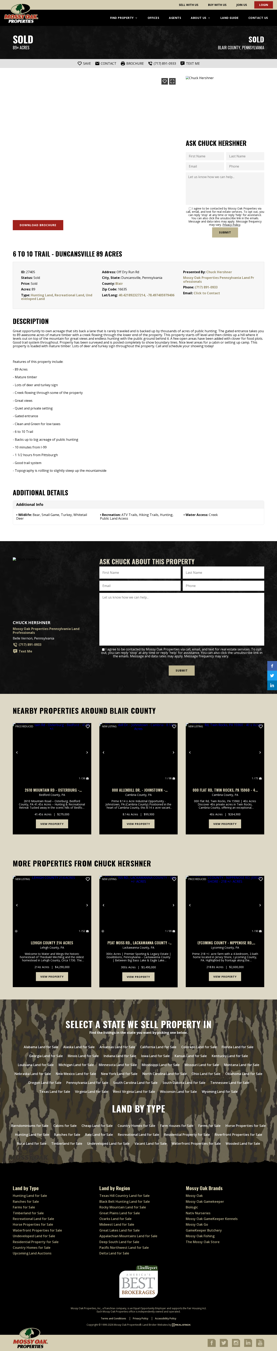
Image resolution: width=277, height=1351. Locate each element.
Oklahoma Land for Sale (243, 1074)
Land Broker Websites (155, 1324)
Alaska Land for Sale (79, 1047)
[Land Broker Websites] (181, 1324)
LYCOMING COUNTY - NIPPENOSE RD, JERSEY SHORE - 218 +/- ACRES (225, 943)
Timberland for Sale (66, 1143)
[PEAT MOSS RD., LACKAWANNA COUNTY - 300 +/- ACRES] (138, 905)
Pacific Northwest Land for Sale (124, 1247)
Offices (153, 18)
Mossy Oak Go (197, 1224)
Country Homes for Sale (136, 1125)
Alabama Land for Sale (41, 1047)
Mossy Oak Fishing (200, 1236)
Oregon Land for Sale (44, 1082)
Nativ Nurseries (198, 1213)
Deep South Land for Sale (119, 1242)
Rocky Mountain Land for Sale (122, 1207)
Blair (119, 283)
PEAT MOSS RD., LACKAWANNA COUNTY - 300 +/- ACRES (138, 943)
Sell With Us (188, 5)
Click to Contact (207, 293)
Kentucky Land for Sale (230, 1056)
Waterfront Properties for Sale (196, 1143)
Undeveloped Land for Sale (108, 1143)
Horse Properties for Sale (245, 1125)
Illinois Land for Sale (83, 1056)
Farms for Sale (209, 1125)
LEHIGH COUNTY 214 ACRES (52, 943)
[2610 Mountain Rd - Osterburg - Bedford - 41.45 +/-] (52, 752)
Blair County (229, 47)
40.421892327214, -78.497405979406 (146, 295)
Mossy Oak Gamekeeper (205, 1201)
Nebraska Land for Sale (33, 1074)
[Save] (164, 81)
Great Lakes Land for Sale (119, 1230)
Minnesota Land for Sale (118, 1065)
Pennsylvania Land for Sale (87, 1082)
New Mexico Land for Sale (76, 1074)
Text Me (25, 651)
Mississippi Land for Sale (161, 1065)
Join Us (241, 5)
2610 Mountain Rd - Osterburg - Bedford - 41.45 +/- (52, 790)
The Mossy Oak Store (203, 1242)
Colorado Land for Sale (199, 1047)
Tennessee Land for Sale (229, 1082)
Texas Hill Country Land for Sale (124, 1195)
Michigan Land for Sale (76, 1065)
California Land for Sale (158, 1047)
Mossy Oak (194, 1195)
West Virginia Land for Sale (134, 1091)
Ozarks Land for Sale (115, 1219)
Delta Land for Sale (114, 1253)
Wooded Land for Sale (243, 1143)
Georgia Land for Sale (46, 1056)
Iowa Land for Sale (155, 1056)
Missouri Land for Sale (202, 1065)
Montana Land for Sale (241, 1065)
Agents (175, 18)
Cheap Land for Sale (97, 1125)
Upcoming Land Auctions (32, 1253)
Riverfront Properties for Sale (238, 1134)
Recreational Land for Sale (138, 1134)
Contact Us (258, 18)
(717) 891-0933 (206, 287)
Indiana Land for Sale (120, 1056)
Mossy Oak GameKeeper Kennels (212, 1219)
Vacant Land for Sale (150, 1143)
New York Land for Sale (119, 1074)
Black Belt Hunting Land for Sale (124, 1201)
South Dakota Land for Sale (183, 1082)
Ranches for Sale (67, 1134)
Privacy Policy (231, 225)
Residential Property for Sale (187, 1134)
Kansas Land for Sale (191, 1056)
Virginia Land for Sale (91, 1091)
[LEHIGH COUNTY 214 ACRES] (52, 905)
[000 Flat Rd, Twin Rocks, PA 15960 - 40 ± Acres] (225, 752)
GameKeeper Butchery (204, 1230)
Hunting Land (42, 295)
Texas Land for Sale (54, 1091)
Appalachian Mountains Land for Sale (128, 1236)
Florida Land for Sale (237, 1047)
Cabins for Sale (65, 1125)
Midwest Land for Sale (116, 1224)
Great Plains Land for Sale (119, 1213)
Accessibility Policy (165, 1318)
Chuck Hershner (219, 272)
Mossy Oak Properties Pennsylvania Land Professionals (218, 279)
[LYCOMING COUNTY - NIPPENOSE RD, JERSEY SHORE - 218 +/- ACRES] (225, 905)
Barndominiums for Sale (29, 1125)
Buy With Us (217, 5)
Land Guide (229, 18)
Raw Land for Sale (99, 1134)
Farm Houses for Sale (176, 1125)
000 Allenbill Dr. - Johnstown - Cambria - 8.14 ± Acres (138, 790)
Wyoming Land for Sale (220, 1091)
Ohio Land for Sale (206, 1074)
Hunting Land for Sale (32, 1134)
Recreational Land (69, 295)
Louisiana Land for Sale (36, 1065)
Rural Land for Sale (31, 1143)
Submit (225, 232)
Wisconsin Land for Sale (178, 1091)
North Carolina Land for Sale (164, 1074)
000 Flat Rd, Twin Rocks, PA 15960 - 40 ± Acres (225, 790)
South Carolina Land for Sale (135, 1082)
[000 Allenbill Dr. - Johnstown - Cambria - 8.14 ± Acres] (138, 752)
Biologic (192, 1207)
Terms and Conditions (113, 1318)
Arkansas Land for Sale (117, 1047)
